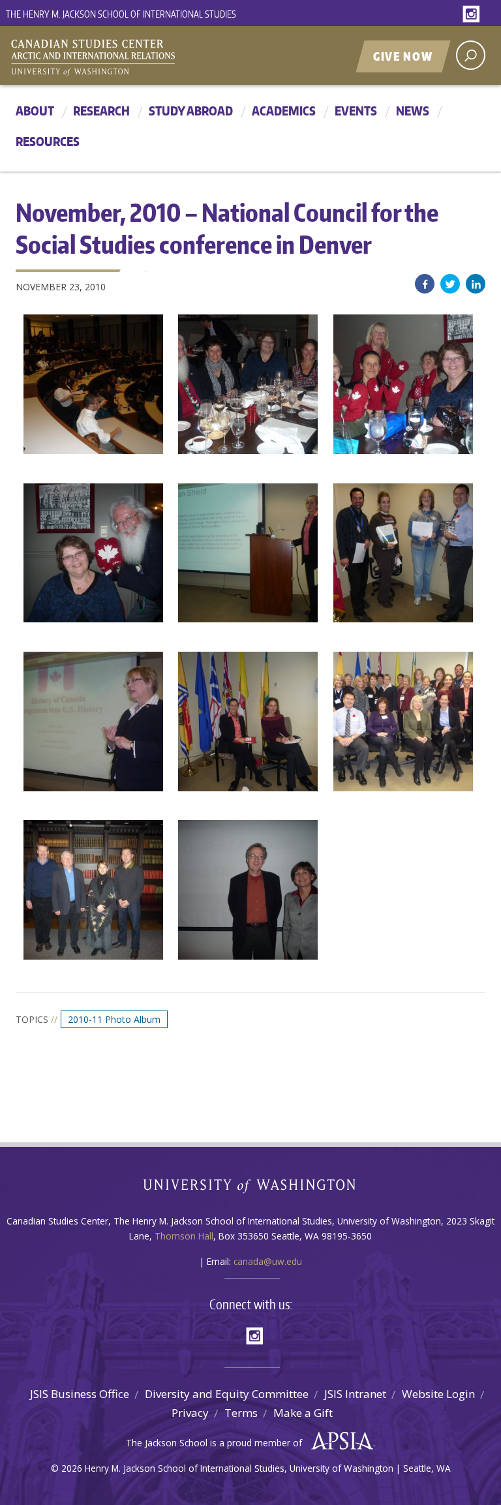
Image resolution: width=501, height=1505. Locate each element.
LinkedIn (475, 284)
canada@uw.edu (268, 1261)
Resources (48, 141)
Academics (284, 110)
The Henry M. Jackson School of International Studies (121, 14)
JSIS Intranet (355, 1393)
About (35, 110)
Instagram (473, 14)
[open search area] (470, 55)
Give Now (403, 56)
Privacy (190, 1412)
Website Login (438, 1393)
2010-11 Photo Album (114, 1019)
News (412, 110)
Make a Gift (303, 1412)
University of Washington (251, 1188)
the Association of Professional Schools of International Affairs (339, 1441)
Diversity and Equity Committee (227, 1393)
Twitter (450, 284)
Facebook (424, 284)
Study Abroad (191, 110)
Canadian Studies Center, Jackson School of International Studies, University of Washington (152, 56)
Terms (241, 1412)
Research (101, 110)
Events (356, 110)
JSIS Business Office (79, 1393)
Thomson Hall (184, 1236)
